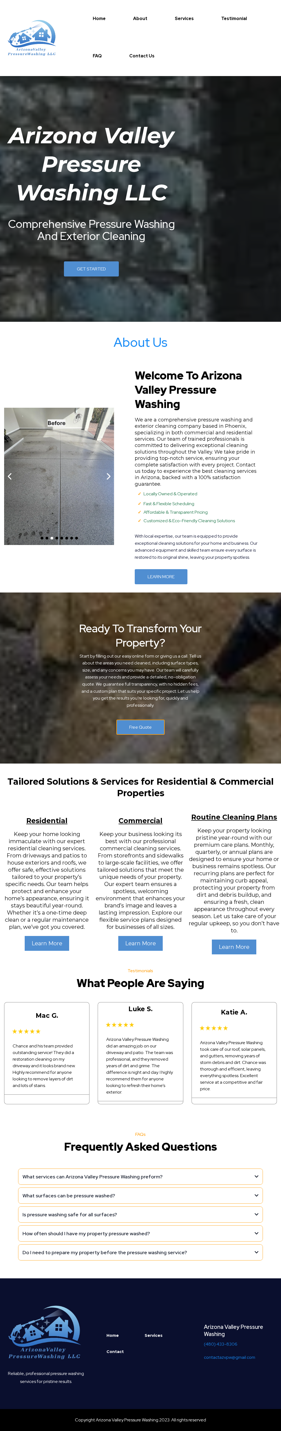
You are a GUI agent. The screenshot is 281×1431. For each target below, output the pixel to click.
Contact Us (141, 56)
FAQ (97, 56)
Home (99, 18)
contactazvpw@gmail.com (229, 1357)
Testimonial (234, 18)
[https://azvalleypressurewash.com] (32, 37)
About (140, 18)
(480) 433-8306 (220, 1344)
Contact (115, 1351)
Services (184, 18)
